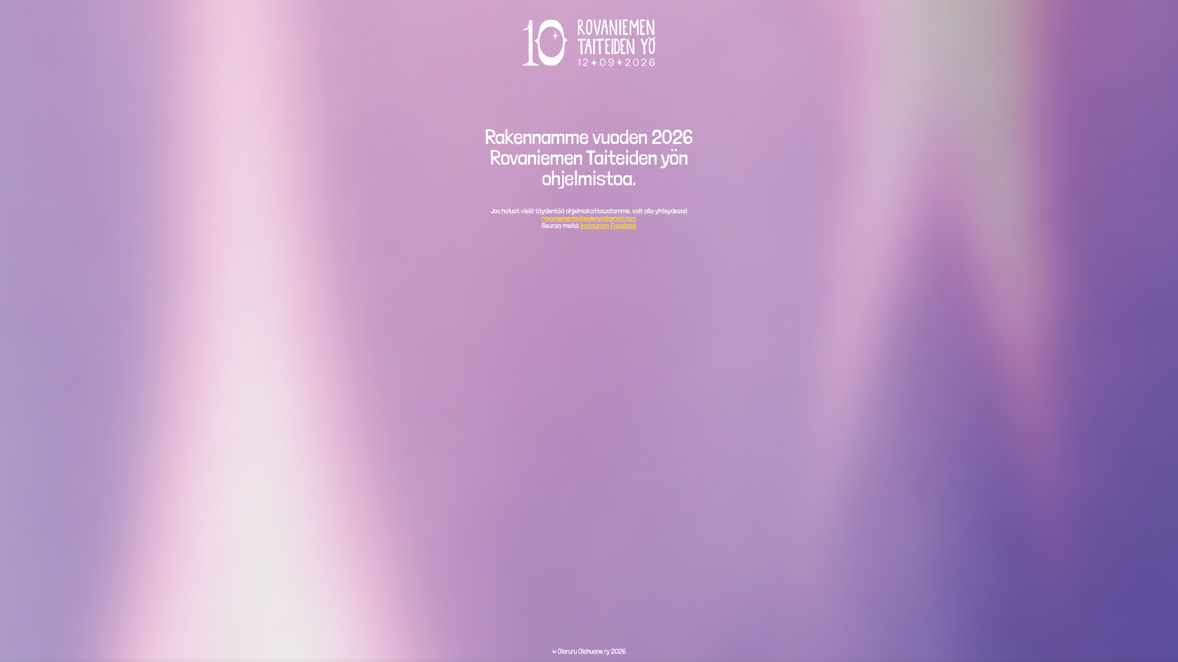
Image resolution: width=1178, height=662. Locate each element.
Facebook (624, 225)
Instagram (594, 225)
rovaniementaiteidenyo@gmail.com (589, 218)
